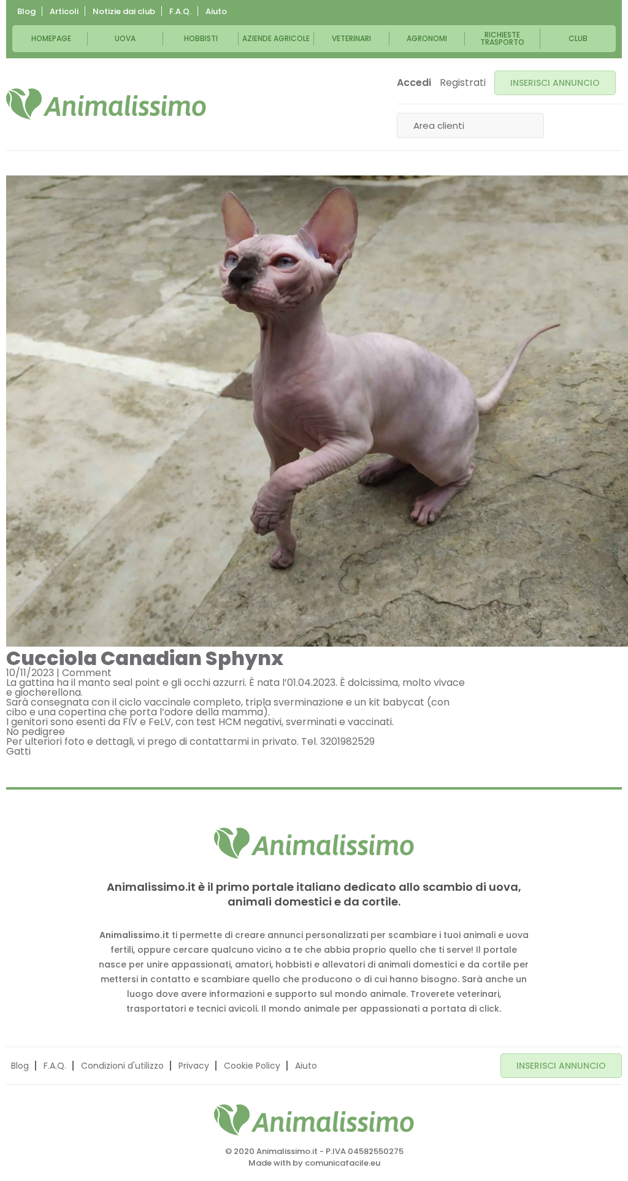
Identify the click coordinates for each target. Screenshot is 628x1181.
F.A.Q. (180, 11)
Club (578, 38)
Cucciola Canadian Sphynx (144, 658)
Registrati (463, 83)
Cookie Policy (252, 1066)
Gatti (18, 751)
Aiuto (216, 11)
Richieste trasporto (502, 38)
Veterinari (351, 38)
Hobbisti (201, 38)
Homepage (51, 38)
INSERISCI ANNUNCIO (555, 83)
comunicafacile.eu (342, 1163)
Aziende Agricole (276, 38)
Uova (125, 38)
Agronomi (427, 38)
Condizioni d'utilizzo (122, 1066)
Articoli (64, 11)
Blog (26, 11)
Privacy (193, 1066)
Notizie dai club (124, 11)
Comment (87, 673)
